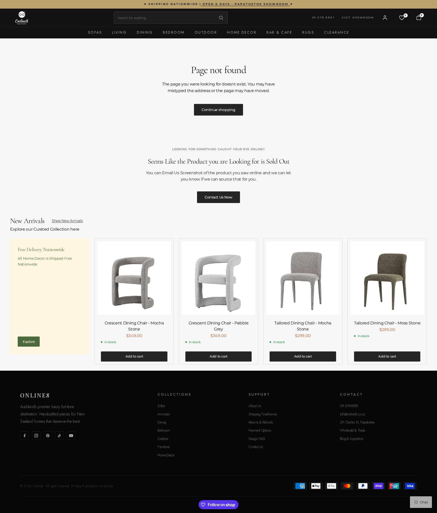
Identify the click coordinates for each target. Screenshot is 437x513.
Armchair (164, 414)
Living (119, 32)
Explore (29, 342)
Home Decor (241, 32)
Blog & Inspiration (351, 438)
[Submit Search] (219, 17)
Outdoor (206, 32)
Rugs (308, 32)
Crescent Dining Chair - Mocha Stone (134, 326)
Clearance (336, 32)
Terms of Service (102, 485)
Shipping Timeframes (263, 414)
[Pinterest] (47, 435)
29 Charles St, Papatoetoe (357, 422)
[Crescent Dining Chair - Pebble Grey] (218, 278)
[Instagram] (36, 435)
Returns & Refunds (261, 422)
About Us (255, 405)
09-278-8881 (323, 17)
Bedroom (174, 32)
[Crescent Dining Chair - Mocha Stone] (134, 278)
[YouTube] (71, 435)
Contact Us (256, 446)
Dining (145, 32)
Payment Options (260, 430)
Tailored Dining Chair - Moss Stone (387, 323)
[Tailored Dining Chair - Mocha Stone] (303, 278)
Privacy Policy (81, 485)
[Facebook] (24, 435)
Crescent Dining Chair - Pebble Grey (218, 326)
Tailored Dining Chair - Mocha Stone (302, 326)
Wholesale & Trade (352, 430)
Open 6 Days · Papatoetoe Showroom (245, 4)
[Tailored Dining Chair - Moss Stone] (387, 278)
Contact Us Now (218, 197)
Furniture (163, 446)
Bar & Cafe (279, 32)
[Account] (385, 18)
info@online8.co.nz (352, 414)
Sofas (95, 32)
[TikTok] (59, 435)
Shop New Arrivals (67, 220)
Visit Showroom (358, 17)
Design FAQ (257, 438)
